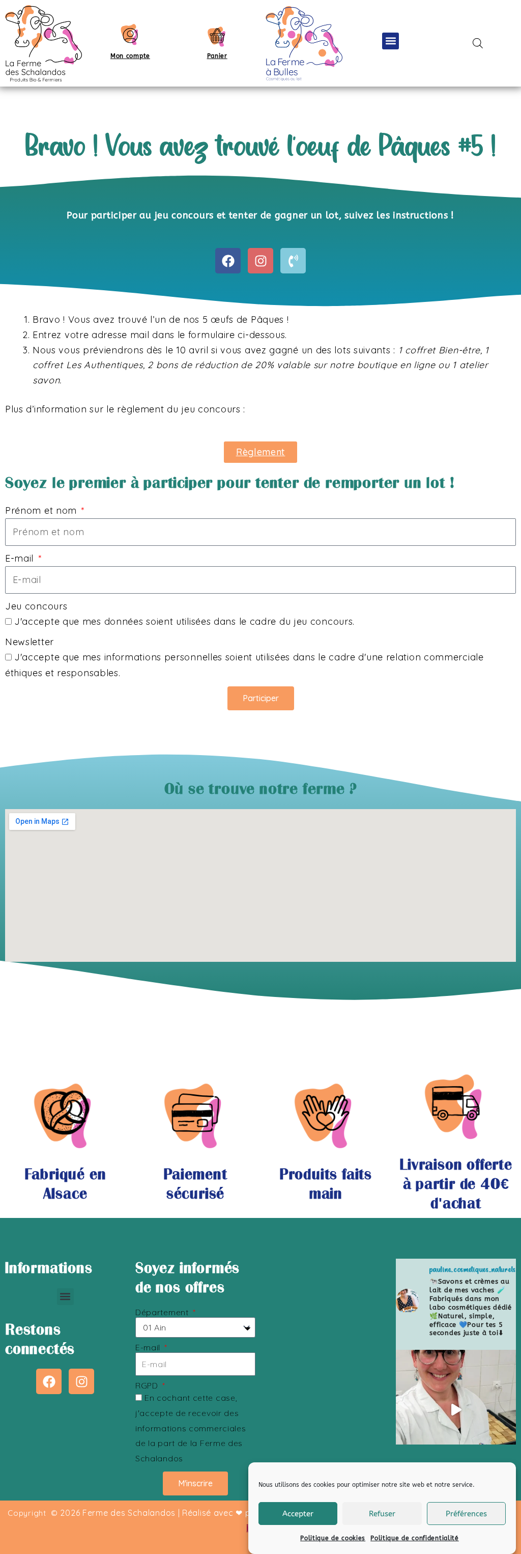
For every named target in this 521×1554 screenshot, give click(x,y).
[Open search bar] (478, 43)
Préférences (466, 1513)
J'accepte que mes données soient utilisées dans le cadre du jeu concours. (184, 621)
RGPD (148, 1386)
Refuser (382, 1513)
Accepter (297, 1513)
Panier (217, 56)
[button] (390, 41)
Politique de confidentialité (414, 1538)
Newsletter (29, 642)
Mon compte (130, 56)
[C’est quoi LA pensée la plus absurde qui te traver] (456, 1410)
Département (163, 1312)
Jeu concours (36, 606)
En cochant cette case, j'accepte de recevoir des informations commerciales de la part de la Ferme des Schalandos (190, 1428)
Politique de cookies (332, 1538)
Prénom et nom (42, 510)
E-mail (21, 558)
